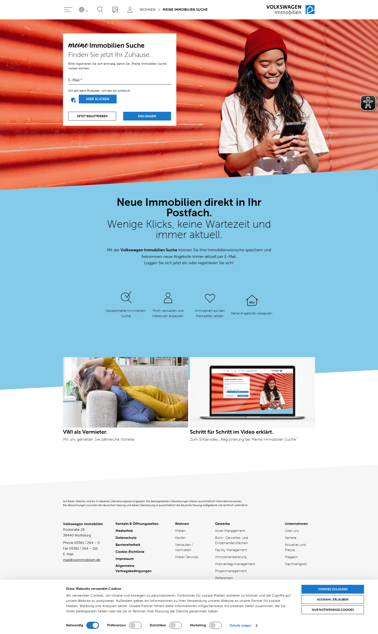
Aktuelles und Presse (295, 547)
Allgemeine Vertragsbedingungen (134, 568)
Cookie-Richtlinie (130, 552)
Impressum (125, 559)
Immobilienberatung (231, 557)
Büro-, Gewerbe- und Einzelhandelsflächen (231, 540)
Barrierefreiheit (128, 545)
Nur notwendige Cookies (333, 609)
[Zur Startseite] (290, 9)
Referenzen (224, 578)
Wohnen (182, 524)
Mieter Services (186, 557)
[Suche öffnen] (100, 9)
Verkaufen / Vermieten (184, 547)
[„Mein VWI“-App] (115, 9)
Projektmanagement (231, 571)
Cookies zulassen (333, 589)
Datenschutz (126, 538)
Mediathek (124, 531)
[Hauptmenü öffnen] (68, 9)
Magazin (291, 557)
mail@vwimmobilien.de (81, 560)
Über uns (292, 531)
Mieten (180, 531)
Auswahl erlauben (332, 599)
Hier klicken (97, 99)
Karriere (290, 538)
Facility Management (231, 550)
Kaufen (180, 538)
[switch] (135, 625)
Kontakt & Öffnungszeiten (137, 524)
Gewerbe (222, 524)
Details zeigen (240, 625)
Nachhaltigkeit (296, 564)
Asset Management (230, 531)
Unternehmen (296, 524)
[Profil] (130, 9)
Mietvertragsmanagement (235, 564)
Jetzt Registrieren (92, 116)
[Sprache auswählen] (84, 9)
